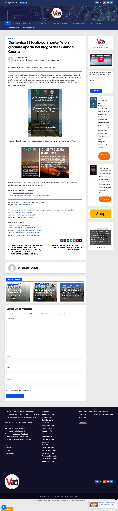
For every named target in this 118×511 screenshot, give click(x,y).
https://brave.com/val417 (25, 217)
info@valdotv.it (20, 431)
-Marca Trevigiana (13, 287)
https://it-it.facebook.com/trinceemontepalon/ (33, 195)
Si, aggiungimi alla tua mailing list (19, 390)
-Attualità (71, 285)
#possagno (55, 60)
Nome (9, 356)
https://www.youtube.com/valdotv (28, 233)
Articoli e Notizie (59, 23)
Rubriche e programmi (22, 23)
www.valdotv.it (20, 428)
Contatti (7, 450)
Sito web (9, 379)
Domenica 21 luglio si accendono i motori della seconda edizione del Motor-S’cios (65, 247)
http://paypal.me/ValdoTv (23, 205)
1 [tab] (97, 247)
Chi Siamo (8, 448)
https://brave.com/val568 (24, 212)
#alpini (30, 60)
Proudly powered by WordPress (49, 496)
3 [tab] (101, 247)
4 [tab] (104, 247)
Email (8, 368)
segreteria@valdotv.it (20, 437)
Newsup (66, 496)
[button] (112, 25)
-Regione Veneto (66, 287)
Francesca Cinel (22, 58)
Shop (100, 213)
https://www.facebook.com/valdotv (29, 230)
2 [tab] (99, 247)
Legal (6, 445)
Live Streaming (13, 28)
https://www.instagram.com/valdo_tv (29, 235)
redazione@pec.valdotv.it (22, 439)
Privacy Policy (10, 453)
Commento (10, 318)
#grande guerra (44, 60)
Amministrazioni (96, 23)
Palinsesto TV (29, 28)
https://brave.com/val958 (27, 215)
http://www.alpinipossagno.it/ (23, 193)
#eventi (36, 60)
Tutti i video (41, 23)
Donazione (83, 423)
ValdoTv (90, 412)
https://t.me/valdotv (23, 225)
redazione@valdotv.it (20, 434)
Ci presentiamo (78, 23)
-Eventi (11, 38)
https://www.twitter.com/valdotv (26, 228)
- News (10, 285)
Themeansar (73, 496)
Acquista (104, 156)
